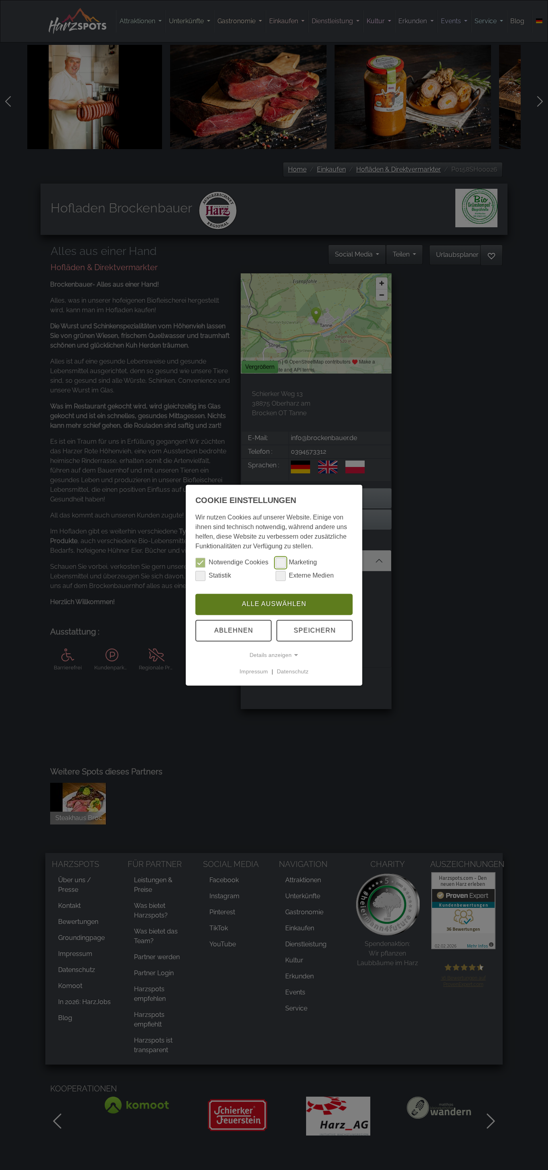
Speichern (315, 630)
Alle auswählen (274, 604)
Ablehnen (233, 630)
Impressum (253, 671)
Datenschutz (293, 671)
